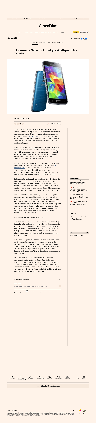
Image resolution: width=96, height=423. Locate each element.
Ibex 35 (12, 18)
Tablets (40, 42)
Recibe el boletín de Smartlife (22, 279)
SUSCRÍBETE (76, 32)
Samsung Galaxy (22, 286)
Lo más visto (73, 213)
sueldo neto (30, 378)
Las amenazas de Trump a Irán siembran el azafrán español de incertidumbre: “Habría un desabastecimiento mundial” (79, 183)
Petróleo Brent (42, 18)
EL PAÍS (62, 32)
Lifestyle (54, 42)
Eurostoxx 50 (58, 18)
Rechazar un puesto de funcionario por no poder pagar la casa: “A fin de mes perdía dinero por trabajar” (79, 196)
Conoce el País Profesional (48, 386)
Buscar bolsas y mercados (76, 228)
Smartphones (35, 42)
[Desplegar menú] (8, 25)
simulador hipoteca (21, 378)
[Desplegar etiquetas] (60, 286)
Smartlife (13, 38)
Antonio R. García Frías (21, 118)
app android (84, 378)
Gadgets (49, 42)
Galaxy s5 (16, 286)
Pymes (62, 42)
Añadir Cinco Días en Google (54, 123)
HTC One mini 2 (34, 136)
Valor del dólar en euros (76, 18)
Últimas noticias (51, 32)
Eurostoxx (76, 235)
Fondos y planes (44, 32)
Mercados (27, 32)
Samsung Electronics (31, 286)
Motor (58, 42)
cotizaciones (67, 378)
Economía (32, 32)
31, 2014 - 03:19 (18, 120)
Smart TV (45, 42)
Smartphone (40, 286)
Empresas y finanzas (20, 32)
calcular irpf (11, 378)
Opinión (57, 32)
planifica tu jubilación (40, 378)
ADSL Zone (84, 38)
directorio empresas (58, 378)
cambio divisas (49, 378)
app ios (77, 378)
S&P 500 (26, 18)
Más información (17, 292)
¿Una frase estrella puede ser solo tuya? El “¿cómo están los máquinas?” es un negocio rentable (78, 203)
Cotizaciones (37, 32)
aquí (44, 292)
